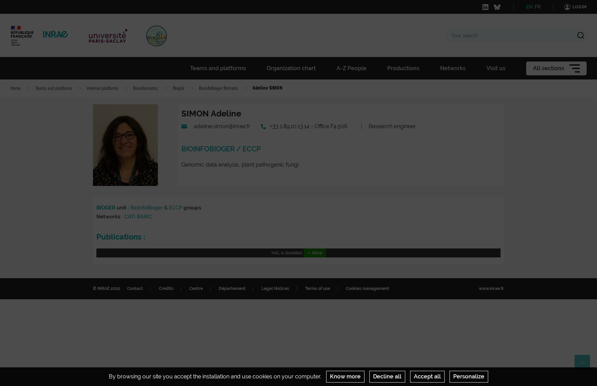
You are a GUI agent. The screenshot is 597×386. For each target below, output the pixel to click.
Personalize (468, 376)
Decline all (387, 376)
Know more (345, 376)
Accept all (427, 376)
